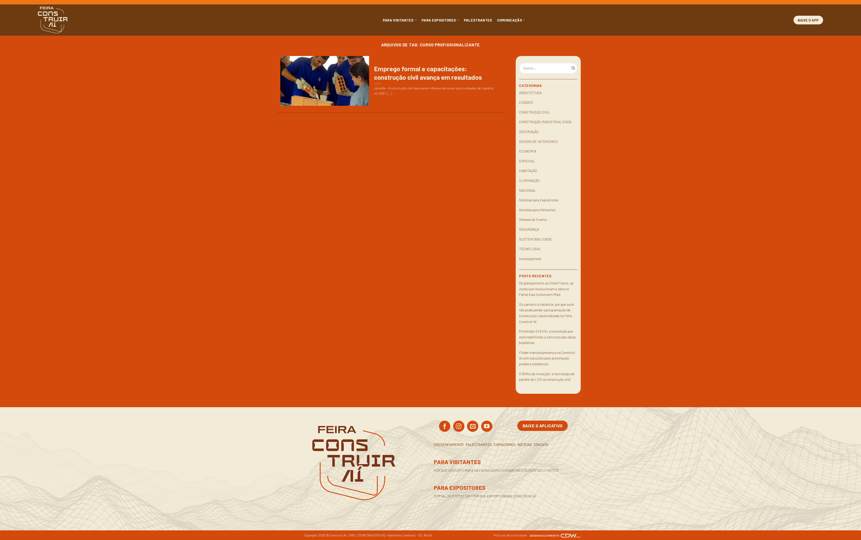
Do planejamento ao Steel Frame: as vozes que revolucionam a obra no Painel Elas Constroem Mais (546, 289)
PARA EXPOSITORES (439, 20)
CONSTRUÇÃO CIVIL (534, 112)
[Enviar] (573, 68)
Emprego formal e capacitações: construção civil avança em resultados (428, 73)
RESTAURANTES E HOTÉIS (537, 470)
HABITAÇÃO (528, 170)
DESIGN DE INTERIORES (538, 141)
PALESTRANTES (478, 20)
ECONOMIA (527, 151)
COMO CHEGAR (502, 470)
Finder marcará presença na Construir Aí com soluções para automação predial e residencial (547, 358)
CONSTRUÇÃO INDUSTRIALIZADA (545, 122)
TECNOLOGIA (529, 249)
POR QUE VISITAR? (448, 470)
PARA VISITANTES (398, 20)
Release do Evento (533, 219)
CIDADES (526, 102)
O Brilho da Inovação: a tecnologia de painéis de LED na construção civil (546, 377)
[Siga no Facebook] (444, 427)
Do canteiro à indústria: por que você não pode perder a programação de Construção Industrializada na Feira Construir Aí (546, 313)
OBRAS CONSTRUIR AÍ (518, 496)
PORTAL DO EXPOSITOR (452, 496)
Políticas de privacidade (510, 535)
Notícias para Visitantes (537, 210)
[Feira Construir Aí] (73, 20)
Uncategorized (530, 258)
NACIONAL (527, 190)
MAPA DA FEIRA (477, 470)
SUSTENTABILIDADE (535, 239)
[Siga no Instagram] (458, 427)
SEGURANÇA (529, 229)
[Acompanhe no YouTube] (486, 427)
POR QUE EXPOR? (485, 496)
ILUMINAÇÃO (529, 180)
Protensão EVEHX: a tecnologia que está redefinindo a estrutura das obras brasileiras (547, 337)
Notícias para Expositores (538, 200)
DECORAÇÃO (529, 131)
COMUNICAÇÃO (509, 20)
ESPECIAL (527, 161)
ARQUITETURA (530, 92)
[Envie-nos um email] (472, 427)
